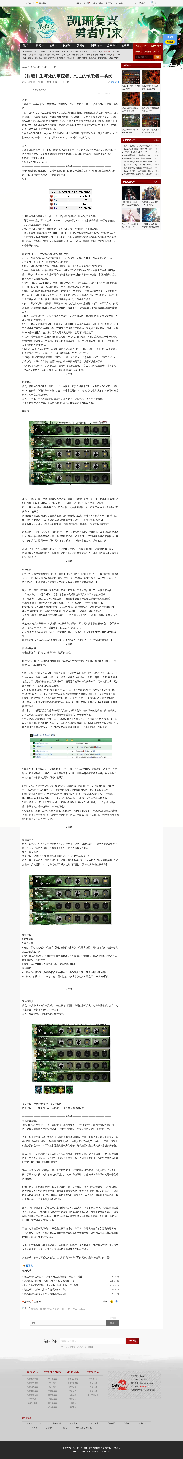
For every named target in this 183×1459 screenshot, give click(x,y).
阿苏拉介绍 (93, 1379)
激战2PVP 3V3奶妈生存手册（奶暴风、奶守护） (142, 165)
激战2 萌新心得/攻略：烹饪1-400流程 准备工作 (141, 158)
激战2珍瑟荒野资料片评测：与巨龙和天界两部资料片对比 (53, 1276)
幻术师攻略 (52, 1407)
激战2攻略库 (114, 58)
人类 (29, 55)
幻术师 (117, 55)
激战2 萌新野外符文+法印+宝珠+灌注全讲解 (140, 149)
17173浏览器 (32, 1428)
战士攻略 (52, 1383)
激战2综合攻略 (32, 1387)
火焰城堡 (72, 1395)
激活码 (80, 1347)
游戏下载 (156, 52)
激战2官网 (140, 45)
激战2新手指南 (32, 1395)
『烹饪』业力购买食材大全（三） (136, 152)
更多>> (156, 140)
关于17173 (67, 1448)
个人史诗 (34, 52)
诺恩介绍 (93, 1391)
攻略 (52, 45)
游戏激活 (147, 52)
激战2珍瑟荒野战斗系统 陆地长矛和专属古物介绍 (49, 1281)
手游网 (64, 1428)
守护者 (75, 55)
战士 (68, 55)
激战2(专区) (36, 67)
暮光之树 (72, 1387)
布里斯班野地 (81, 58)
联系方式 (100, 1448)
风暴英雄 (143, 1423)
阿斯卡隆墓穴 (73, 1379)
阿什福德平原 (49, 58)
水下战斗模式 (54, 52)
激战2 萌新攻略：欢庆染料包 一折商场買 (139, 155)
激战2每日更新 (32, 1379)
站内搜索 (50, 1341)
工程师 (87, 55)
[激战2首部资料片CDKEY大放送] (86, 24)
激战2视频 (32, 1399)
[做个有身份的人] (112, 1301)
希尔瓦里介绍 (93, 1395)
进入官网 (143, 1386)
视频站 (67, 45)
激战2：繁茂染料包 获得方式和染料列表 (139, 146)
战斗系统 (83, 52)
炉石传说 (57, 1423)
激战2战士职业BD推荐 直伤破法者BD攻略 (45, 1289)
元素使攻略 (52, 1399)
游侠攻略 (52, 1387)
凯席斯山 (92, 58)
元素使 (102, 55)
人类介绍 (93, 1387)
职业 (46, 67)
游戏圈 (111, 45)
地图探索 (65, 52)
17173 (24, 67)
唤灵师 (109, 55)
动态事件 (43, 52)
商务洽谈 (92, 1448)
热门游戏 (141, 3)
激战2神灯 (117, 52)
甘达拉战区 (102, 58)
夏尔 (35, 55)
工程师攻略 (52, 1391)
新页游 (86, 3)
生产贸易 (92, 52)
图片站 (95, 45)
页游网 (49, 1428)
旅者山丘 (38, 58)
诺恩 (41, 55)
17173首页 (27, 3)
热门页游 (119, 3)
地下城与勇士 (92, 1423)
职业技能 (89, 1347)
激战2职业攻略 (32, 1391)
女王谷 (30, 58)
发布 (112, 1323)
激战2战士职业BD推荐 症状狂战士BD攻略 (45, 1294)
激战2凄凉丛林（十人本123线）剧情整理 (139, 171)
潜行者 (95, 55)
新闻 (38, 45)
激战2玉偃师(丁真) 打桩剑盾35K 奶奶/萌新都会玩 (142, 162)
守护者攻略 (52, 1379)
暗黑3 (29, 1423)
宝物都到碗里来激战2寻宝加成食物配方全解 (140, 174)
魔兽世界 (74, 1423)
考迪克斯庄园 (73, 1383)
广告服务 (84, 1448)
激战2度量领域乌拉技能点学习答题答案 (139, 168)
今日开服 (109, 3)
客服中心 (108, 1448)
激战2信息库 (32, 1403)
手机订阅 (65, 82)
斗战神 (127, 1423)
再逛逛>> (30, 1265)
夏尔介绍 (93, 1383)
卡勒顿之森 (61, 58)
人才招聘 (76, 1448)
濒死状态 (74, 52)
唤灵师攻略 (52, 1403)
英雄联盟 (111, 1423)
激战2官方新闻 (32, 1383)
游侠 (81, 55)
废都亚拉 (72, 1407)
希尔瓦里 (55, 55)
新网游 (78, 3)
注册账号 (138, 52)
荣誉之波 (72, 1399)
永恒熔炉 (72, 1403)
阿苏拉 (47, 55)
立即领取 (170, 42)
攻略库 (125, 45)
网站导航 (42, 3)
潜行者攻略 (52, 1395)
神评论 (115, 82)
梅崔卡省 (70, 58)
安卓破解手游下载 (84, 1428)
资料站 (81, 45)
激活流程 (156, 45)
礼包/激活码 (98, 3)
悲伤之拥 (72, 1391)
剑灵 (42, 1423)
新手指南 (71, 1347)
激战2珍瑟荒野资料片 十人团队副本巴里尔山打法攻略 (51, 1285)
